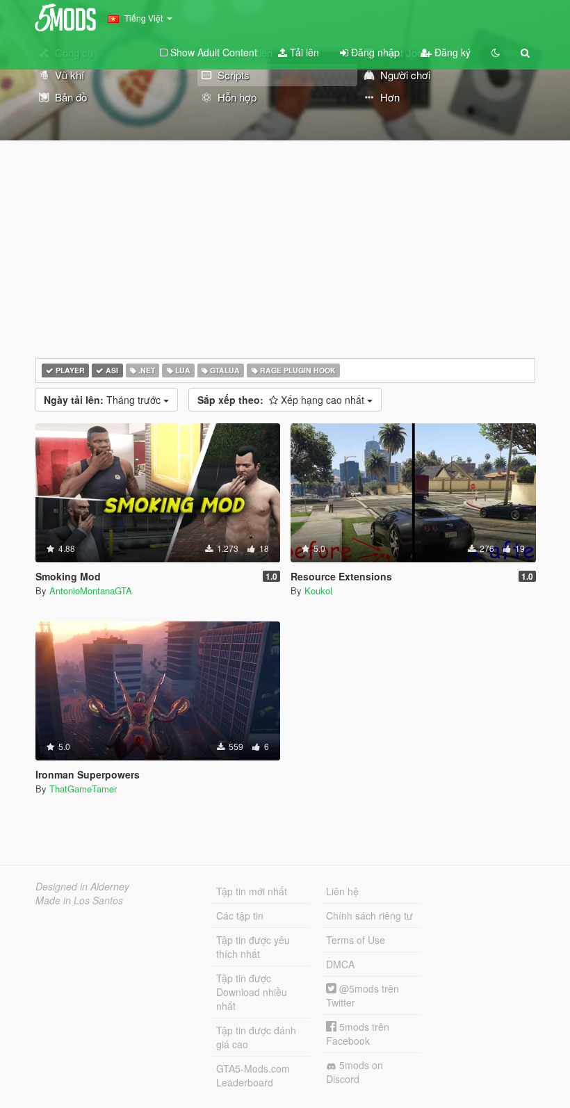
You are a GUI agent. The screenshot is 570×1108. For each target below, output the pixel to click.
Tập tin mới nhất (251, 891)
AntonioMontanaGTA (90, 590)
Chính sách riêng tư (369, 915)
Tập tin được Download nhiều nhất (251, 992)
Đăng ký (451, 52)
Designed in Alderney (82, 886)
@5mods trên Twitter (362, 995)
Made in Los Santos (79, 900)
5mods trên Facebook (357, 1034)
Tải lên (303, 52)
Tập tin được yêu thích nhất (253, 947)
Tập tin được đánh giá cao (256, 1037)
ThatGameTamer (83, 788)
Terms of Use (355, 940)
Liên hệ (342, 891)
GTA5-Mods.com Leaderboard (253, 1075)
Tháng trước (103, 400)
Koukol (318, 590)
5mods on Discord (354, 1072)
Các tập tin (239, 915)
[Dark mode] (495, 52)
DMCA (340, 964)
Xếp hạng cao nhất (282, 400)
